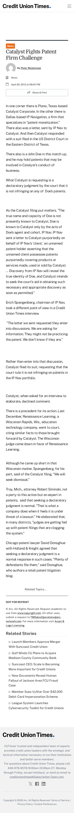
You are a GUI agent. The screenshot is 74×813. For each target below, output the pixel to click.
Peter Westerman (31, 68)
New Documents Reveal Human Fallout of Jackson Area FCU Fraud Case (33, 680)
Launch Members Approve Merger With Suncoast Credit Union (34, 644)
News (10, 46)
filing (34, 210)
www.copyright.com (29, 613)
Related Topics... (35, 589)
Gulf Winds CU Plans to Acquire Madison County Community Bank (32, 655)
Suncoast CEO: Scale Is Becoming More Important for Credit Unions (34, 666)
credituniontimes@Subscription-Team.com (37, 776)
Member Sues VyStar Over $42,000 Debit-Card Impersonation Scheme (35, 694)
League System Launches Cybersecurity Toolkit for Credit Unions (36, 705)
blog (9, 576)
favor (40, 444)
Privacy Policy (25, 804)
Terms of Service (60, 800)
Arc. (25, 800)
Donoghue (57, 543)
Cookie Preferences (46, 804)
